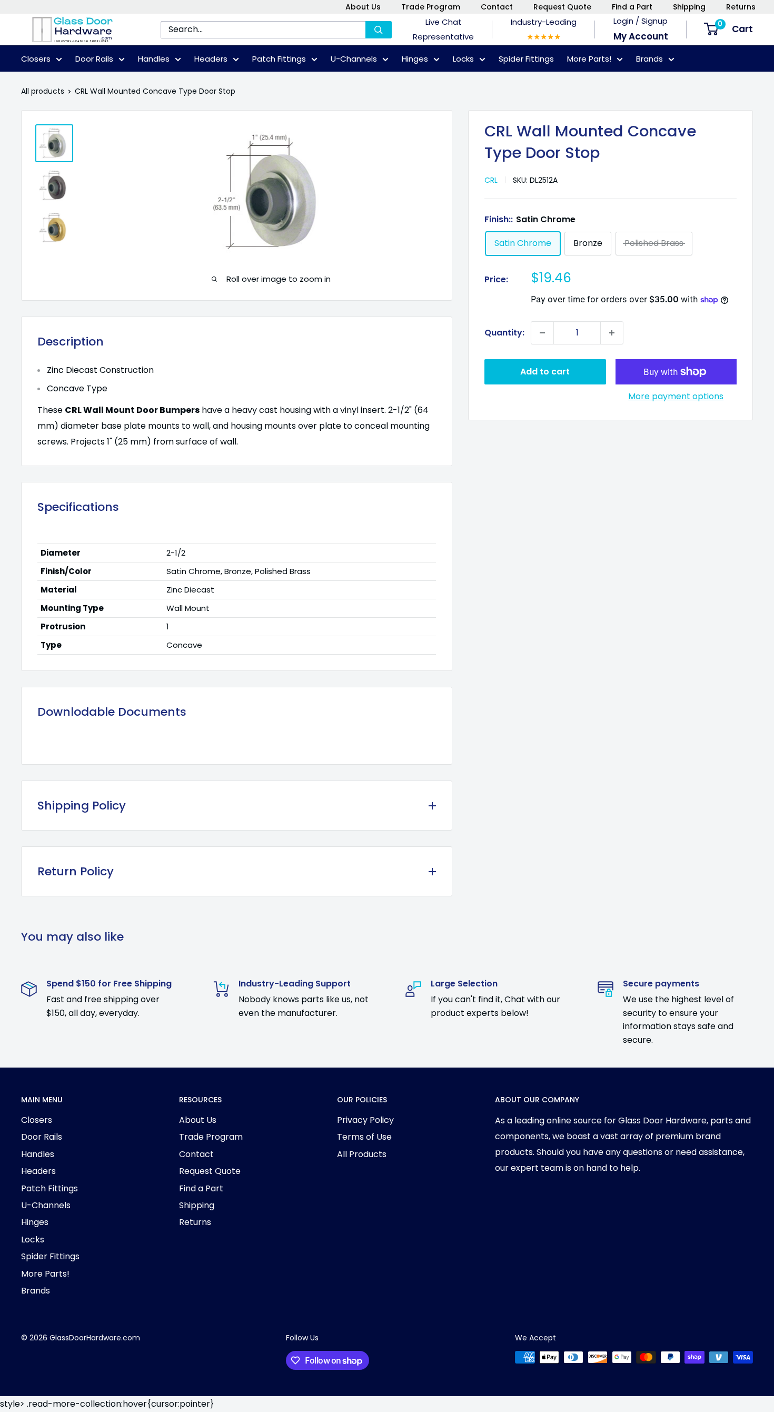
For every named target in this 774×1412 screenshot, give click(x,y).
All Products (361, 1154)
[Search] (378, 29)
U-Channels (354, 58)
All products (42, 91)
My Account (640, 36)
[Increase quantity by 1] (612, 333)
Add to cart (545, 372)
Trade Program (430, 7)
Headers (210, 58)
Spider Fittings (526, 58)
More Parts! (589, 58)
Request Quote (562, 7)
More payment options (675, 396)
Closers (36, 58)
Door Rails (94, 58)
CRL (491, 180)
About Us (363, 7)
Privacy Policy (365, 1120)
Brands (649, 58)
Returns (741, 7)
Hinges (415, 58)
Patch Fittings (279, 58)
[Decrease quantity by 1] (542, 333)
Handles (154, 58)
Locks (463, 58)
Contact (497, 7)
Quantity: (504, 333)
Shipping (689, 7)
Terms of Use (364, 1137)
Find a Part (632, 7)
